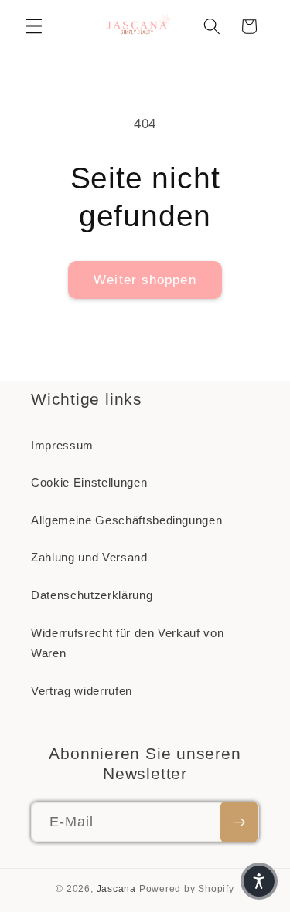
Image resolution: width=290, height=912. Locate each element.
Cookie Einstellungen (89, 482)
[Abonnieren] (239, 822)
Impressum (62, 445)
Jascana (116, 888)
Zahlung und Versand (89, 557)
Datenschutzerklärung (91, 595)
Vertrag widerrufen (81, 690)
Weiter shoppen (145, 279)
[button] (34, 26)
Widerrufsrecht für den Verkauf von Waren (127, 643)
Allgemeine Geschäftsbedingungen (126, 520)
